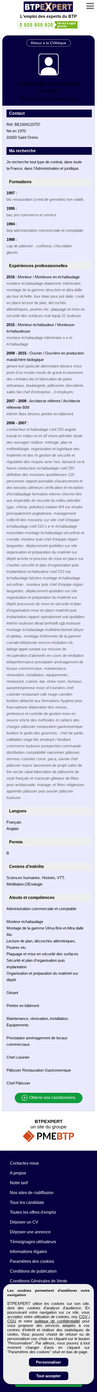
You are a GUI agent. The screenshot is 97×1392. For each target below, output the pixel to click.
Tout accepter (48, 1376)
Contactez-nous (24, 1163)
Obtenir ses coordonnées (51, 1098)
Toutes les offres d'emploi (33, 1212)
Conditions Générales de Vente (38, 1281)
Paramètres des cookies (32, 1261)
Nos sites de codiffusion (32, 1192)
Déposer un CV (24, 1222)
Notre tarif (19, 1183)
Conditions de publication (33, 1271)
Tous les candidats (27, 1202)
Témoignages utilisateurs (33, 1242)
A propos (18, 1173)
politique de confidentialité (57, 1321)
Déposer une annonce (30, 1232)
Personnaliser (48, 1362)
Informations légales (28, 1251)
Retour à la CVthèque (48, 43)
